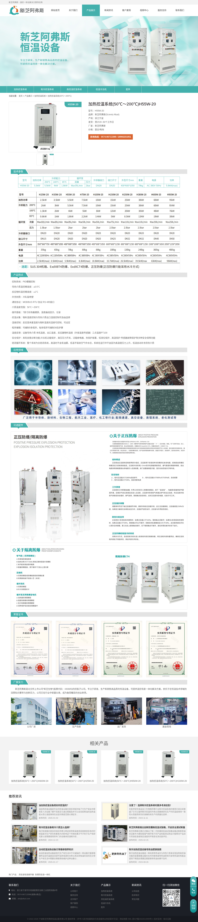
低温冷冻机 (101, 89)
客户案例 (126, 10)
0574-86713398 (108, 137)
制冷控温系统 (47, 89)
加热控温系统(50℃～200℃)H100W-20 (168, 781)
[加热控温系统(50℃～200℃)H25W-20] (76, 764)
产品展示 (91, 10)
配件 (128, 89)
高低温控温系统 (74, 89)
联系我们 (180, 10)
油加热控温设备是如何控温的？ (54, 805)
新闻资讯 (108, 10)
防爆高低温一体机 (42, 874)
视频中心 (144, 10)
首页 (20, 96)
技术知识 (135, 895)
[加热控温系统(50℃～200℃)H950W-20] (122, 764)
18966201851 (124, 137)
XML (130, 919)
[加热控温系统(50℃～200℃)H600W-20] (30, 764)
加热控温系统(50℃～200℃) (60, 96)
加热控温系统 (20, 89)
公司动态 (135, 891)
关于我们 (73, 10)
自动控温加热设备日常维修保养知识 (56, 849)
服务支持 (162, 10)
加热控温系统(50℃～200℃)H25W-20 (76, 781)
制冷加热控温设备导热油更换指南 (145, 849)
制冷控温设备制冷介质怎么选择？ (55, 827)
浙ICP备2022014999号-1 (142, 919)
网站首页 (55, 10)
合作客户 (74, 899)
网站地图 (123, 919)
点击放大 (44, 149)
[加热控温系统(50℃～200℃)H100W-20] (168, 764)
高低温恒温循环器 (26, 874)
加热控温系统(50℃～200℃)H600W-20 (29, 781)
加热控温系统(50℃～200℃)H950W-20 (122, 781)
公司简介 (74, 891)
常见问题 (135, 899)
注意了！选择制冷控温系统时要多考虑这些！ (150, 805)
